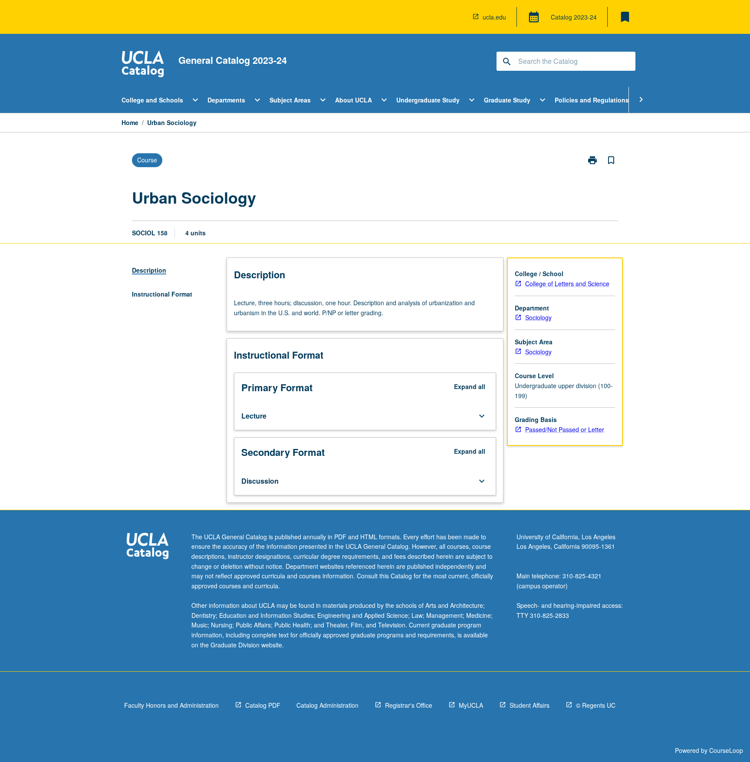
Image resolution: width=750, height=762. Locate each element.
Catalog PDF (262, 705)
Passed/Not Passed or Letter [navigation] (564, 429)
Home (130, 122)
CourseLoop (726, 750)
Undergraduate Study (428, 100)
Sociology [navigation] (538, 317)
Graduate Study (507, 100)
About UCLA (353, 100)
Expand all (469, 386)
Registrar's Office (408, 705)
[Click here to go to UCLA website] (147, 547)
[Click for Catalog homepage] (142, 65)
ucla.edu (494, 17)
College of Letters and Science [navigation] (567, 283)
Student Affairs (529, 705)
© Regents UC (595, 705)
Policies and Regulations (592, 100)
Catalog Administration (327, 705)
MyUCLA (471, 705)
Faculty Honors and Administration (171, 705)
